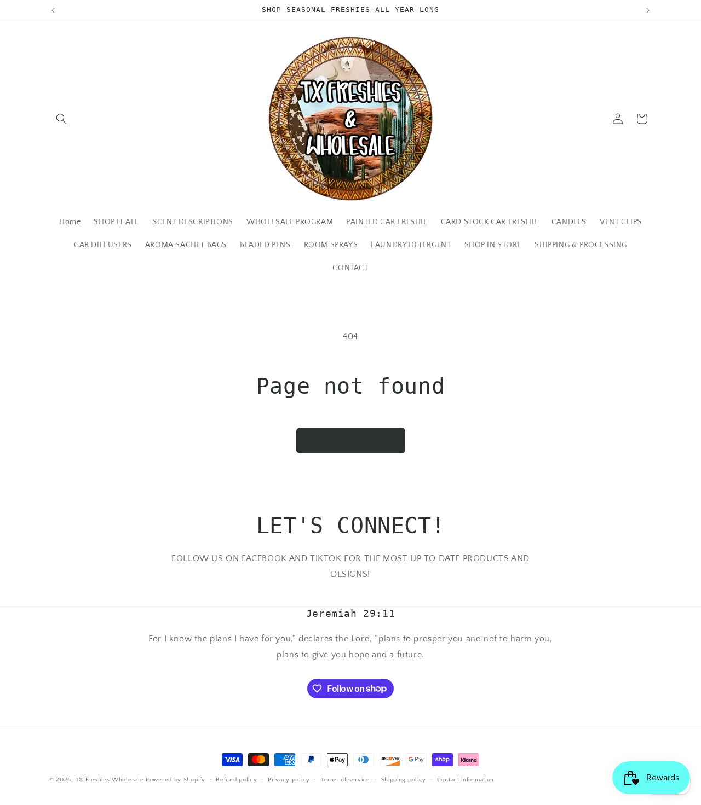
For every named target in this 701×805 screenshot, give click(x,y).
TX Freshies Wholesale (110, 780)
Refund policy (236, 779)
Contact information (465, 779)
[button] (61, 119)
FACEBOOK (264, 558)
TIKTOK (326, 558)
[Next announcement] (648, 10)
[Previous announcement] (53, 10)
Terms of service (345, 779)
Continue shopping (351, 440)
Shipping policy (404, 779)
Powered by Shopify (175, 780)
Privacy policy (289, 779)
